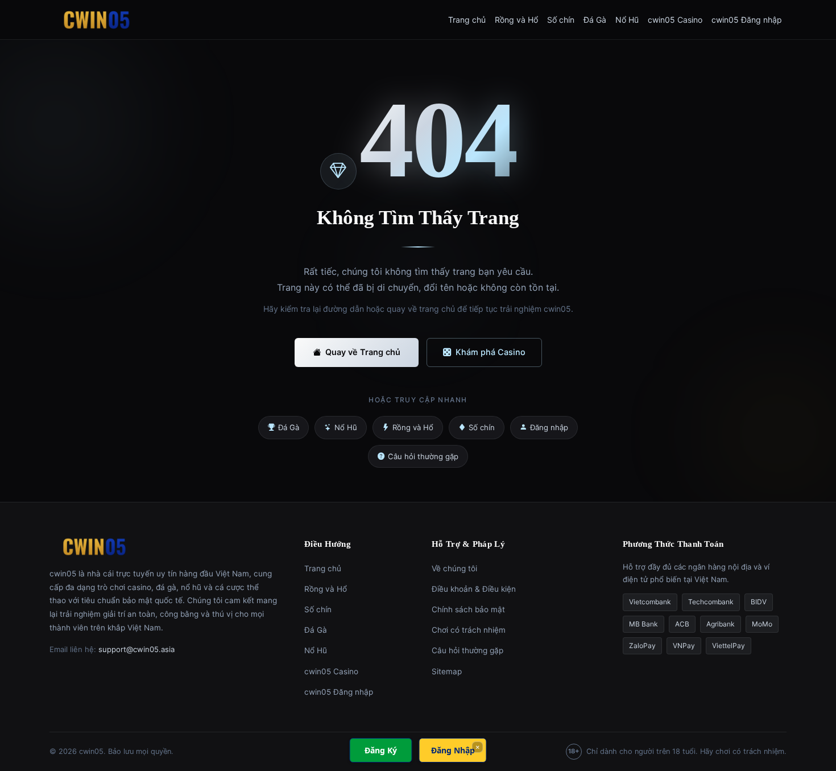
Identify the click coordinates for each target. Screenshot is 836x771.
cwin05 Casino (675, 19)
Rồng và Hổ (516, 19)
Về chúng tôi (454, 568)
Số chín (560, 19)
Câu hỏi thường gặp (423, 456)
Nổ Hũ (627, 19)
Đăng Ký (381, 750)
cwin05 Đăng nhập (746, 19)
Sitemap (447, 671)
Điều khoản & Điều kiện (474, 588)
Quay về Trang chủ (362, 352)
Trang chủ (467, 19)
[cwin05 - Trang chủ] (96, 20)
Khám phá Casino (490, 352)
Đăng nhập (549, 427)
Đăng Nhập (453, 750)
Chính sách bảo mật (468, 609)
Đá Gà (594, 19)
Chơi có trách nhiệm (469, 629)
